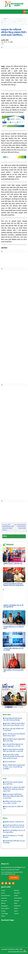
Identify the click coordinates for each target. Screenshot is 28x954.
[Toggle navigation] (24, 11)
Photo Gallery (5, 908)
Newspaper (4, 906)
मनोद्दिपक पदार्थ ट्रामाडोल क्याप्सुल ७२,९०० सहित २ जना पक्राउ (12, 802)
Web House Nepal (22, 952)
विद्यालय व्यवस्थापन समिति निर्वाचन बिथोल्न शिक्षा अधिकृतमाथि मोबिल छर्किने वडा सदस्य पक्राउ (13, 796)
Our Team (14, 877)
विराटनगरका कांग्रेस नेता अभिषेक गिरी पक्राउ (13, 808)
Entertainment (5, 895)
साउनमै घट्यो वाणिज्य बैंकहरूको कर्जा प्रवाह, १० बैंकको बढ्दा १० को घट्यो (13, 745)
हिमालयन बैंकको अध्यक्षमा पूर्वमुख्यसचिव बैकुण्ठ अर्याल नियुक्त (14, 740)
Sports (16, 911)
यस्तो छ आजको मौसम (10, 762)
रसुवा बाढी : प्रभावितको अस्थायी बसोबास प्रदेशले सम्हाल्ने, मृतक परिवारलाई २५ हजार (14, 724)
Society (3, 911)
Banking (16, 890)
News (15, 903)
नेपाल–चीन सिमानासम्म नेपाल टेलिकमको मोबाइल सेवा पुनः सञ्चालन (14, 735)
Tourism (16, 913)
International (18, 898)
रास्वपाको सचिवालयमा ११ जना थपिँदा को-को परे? (13, 628)
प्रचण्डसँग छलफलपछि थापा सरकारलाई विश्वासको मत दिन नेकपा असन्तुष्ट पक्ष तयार (13, 585)
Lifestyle (16, 901)
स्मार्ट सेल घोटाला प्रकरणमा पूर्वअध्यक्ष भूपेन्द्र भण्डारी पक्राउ (13, 783)
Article (3, 890)
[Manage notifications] (24, 950)
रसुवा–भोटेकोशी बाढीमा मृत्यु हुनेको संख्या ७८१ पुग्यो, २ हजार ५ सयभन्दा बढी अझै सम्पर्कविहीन (14, 767)
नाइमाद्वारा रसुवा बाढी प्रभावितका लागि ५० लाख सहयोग (13, 730)
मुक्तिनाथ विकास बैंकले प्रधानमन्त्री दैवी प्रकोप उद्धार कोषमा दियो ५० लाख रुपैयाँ (13, 750)
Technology (4, 913)
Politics (16, 908)
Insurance (4, 898)
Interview (4, 901)
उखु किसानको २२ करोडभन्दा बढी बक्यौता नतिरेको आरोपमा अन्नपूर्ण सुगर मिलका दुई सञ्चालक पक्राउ (14, 789)
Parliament (17, 906)
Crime (3, 893)
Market (3, 903)
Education (17, 893)
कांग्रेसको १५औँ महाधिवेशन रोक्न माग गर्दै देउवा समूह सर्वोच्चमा (13, 606)
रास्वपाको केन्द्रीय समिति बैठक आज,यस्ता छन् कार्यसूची (13, 649)
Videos (3, 916)
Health (16, 895)
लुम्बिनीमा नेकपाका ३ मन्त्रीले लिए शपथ (12, 564)
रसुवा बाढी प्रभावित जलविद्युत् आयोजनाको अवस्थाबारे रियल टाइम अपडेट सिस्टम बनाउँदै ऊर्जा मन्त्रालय (13, 757)
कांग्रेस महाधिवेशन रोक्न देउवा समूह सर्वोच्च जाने (13, 671)
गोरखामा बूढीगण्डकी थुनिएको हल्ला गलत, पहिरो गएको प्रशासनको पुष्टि (12, 719)
